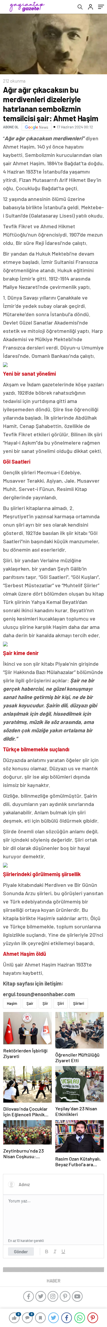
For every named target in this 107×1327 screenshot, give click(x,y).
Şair (29, 1003)
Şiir (45, 1003)
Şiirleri (78, 1003)
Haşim (12, 1003)
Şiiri (60, 1003)
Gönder (21, 1251)
